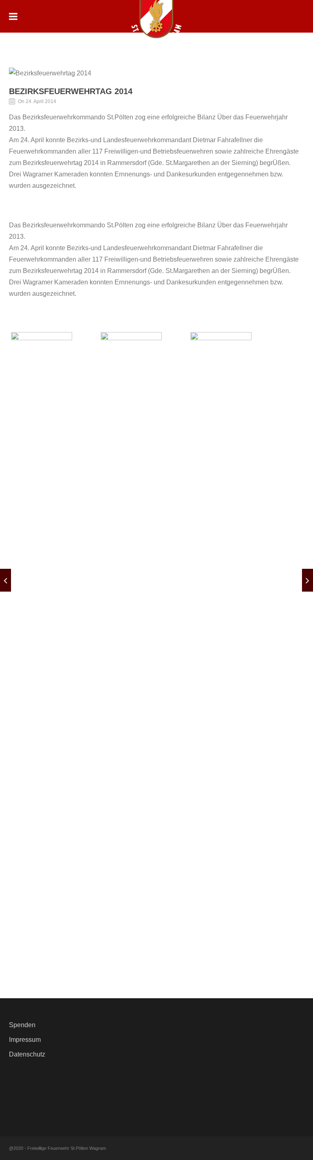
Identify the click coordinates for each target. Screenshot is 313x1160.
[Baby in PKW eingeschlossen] (5, 580)
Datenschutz (27, 1054)
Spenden (22, 1024)
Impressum (25, 1039)
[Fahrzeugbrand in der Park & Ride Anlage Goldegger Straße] (307, 580)
